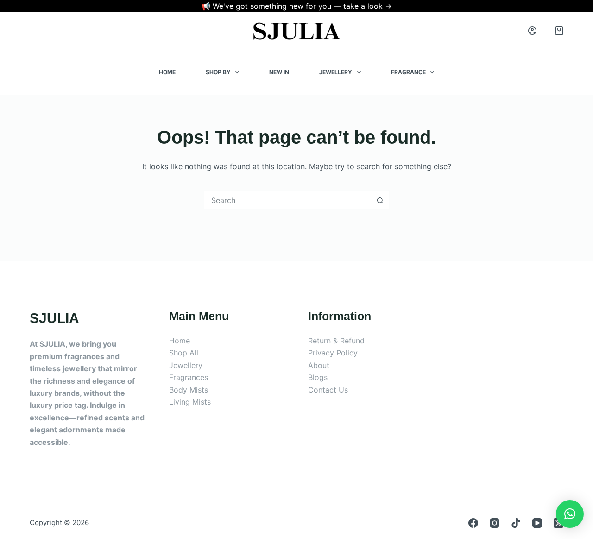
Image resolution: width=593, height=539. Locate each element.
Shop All (183, 352)
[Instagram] (494, 523)
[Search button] (380, 200)
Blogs (318, 377)
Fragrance (408, 72)
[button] (570, 514)
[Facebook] (473, 523)
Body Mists (188, 389)
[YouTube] (537, 523)
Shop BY (218, 72)
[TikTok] (516, 523)
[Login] (532, 30)
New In (279, 72)
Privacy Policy (333, 352)
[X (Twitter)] (558, 523)
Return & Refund (336, 340)
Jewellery (335, 72)
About (318, 365)
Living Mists (190, 401)
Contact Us (328, 389)
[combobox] (287, 200)
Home (167, 72)
